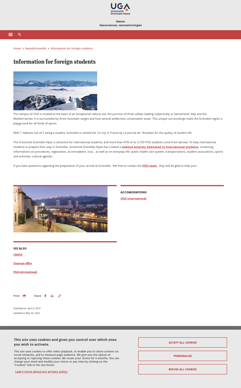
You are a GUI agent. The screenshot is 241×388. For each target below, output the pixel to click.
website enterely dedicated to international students (160, 147)
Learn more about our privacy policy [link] (41, 371)
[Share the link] (59, 295)
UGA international (133, 199)
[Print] (24, 295)
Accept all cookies (183, 342)
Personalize (183, 356)
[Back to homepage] (120, 9)
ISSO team (149, 166)
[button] (19, 34)
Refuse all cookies (183, 369)
